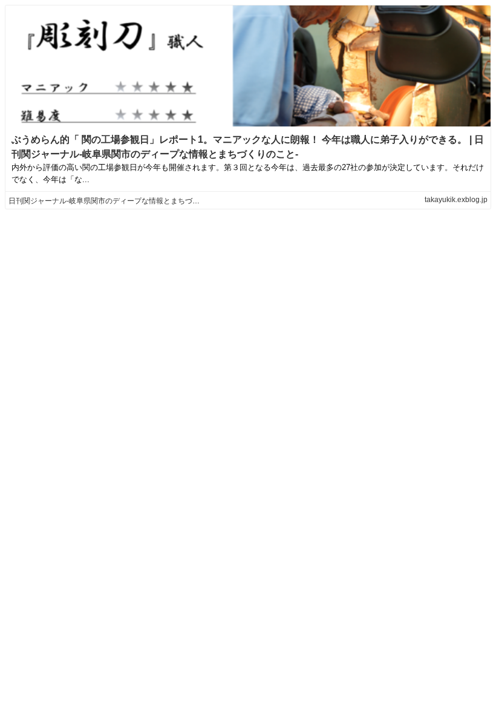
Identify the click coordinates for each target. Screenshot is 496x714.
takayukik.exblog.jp (456, 199)
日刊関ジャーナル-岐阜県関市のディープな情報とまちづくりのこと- (119, 201)
